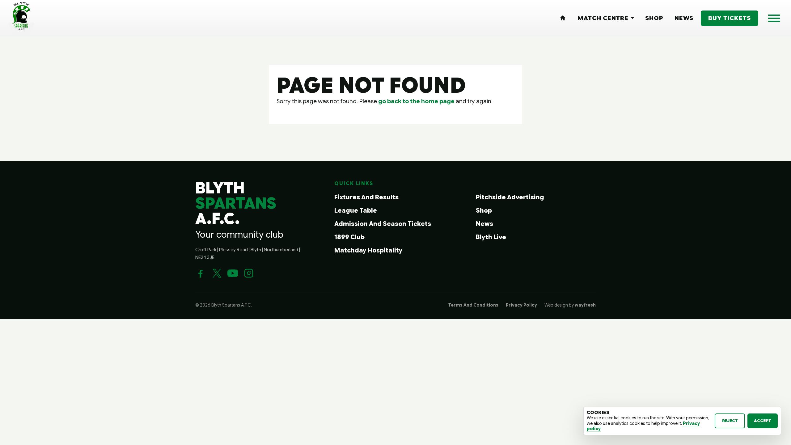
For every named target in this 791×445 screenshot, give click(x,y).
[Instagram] (248, 273)
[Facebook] (200, 273)
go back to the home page (416, 101)
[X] (216, 273)
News (484, 224)
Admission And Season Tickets (382, 224)
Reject (730, 420)
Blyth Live (491, 237)
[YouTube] (232, 273)
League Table (355, 210)
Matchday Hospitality (368, 250)
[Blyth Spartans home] (21, 18)
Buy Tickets (729, 18)
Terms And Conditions (473, 305)
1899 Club (349, 237)
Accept (762, 420)
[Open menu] (774, 18)
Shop (484, 210)
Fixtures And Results (366, 197)
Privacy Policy (521, 305)
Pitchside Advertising (510, 197)
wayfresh (585, 305)
